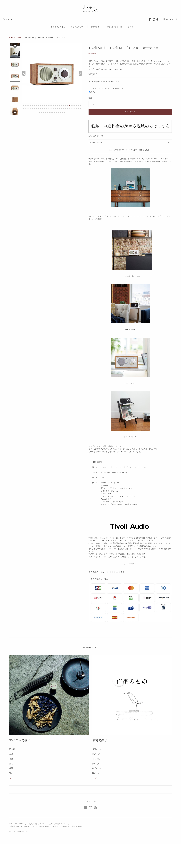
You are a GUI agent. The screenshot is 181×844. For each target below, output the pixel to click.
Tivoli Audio (93, 54)
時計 (11, 759)
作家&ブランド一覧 (114, 27)
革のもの (96, 759)
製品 (19, 37)
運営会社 (55, 826)
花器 (11, 768)
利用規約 (65, 826)
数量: (90, 98)
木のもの (96, 754)
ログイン (169, 19)
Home (12, 37)
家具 (11, 754)
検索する (9, 19)
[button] (14, 45)
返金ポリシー (77, 826)
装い (11, 773)
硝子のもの (97, 768)
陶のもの (96, 773)
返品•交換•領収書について (59, 824)
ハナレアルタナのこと (56, 27)
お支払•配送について (37, 824)
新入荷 (130, 27)
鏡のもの (96, 764)
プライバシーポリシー (40, 826)
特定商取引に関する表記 (19, 826)
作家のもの (97, 749)
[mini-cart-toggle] (177, 19)
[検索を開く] (4, 19)
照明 (11, 764)
